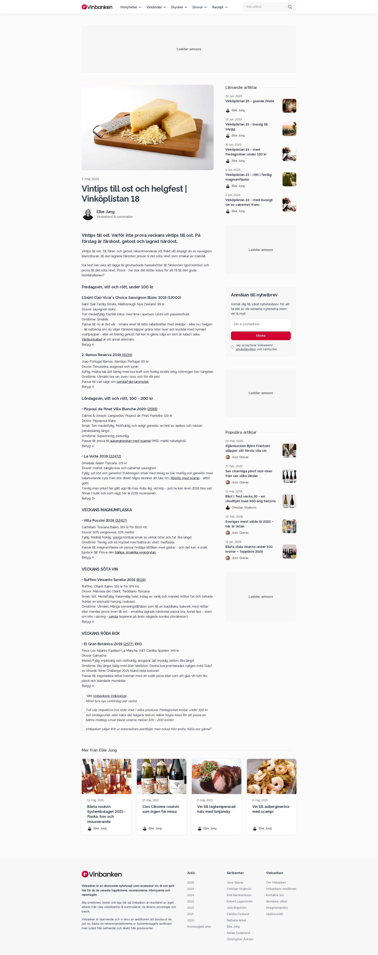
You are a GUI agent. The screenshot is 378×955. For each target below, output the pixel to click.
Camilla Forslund (238, 914)
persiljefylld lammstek (133, 382)
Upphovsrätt (274, 914)
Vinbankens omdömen (281, 888)
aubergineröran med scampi (129, 441)
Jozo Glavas (235, 882)
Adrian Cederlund (238, 933)
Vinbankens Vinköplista (109, 696)
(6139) (126, 355)
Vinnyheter (128, 7)
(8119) (140, 580)
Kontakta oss (275, 895)
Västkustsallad (92, 339)
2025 (190, 888)
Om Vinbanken (276, 882)
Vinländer (154, 7)
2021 (190, 914)
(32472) (114, 456)
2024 (190, 895)
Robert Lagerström (240, 901)
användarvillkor (246, 349)
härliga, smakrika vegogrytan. (135, 552)
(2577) (128, 644)
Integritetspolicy (277, 907)
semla (113, 616)
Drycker (177, 7)
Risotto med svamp (185, 478)
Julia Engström (237, 907)
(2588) (152, 409)
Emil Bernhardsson (239, 895)
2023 (190, 901)
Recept (217, 7)
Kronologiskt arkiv (199, 926)
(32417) (120, 520)
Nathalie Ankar (236, 920)
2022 (190, 907)
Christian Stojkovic (239, 888)
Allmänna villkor (276, 901)
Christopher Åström (240, 939)
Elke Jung (233, 926)
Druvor (198, 7)
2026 (190, 882)
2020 (190, 920)
